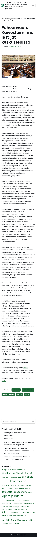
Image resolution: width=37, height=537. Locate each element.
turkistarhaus (28, 516)
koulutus (7, 492)
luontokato (26, 500)
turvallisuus (10, 520)
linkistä (25, 368)
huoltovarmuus (6, 482)
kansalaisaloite (28, 390)
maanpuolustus (18, 504)
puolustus (14, 509)
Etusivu (4, 19)
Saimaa (27, 394)
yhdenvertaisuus (13, 523)
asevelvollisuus (19, 470)
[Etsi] (33, 421)
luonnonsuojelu (8, 394)
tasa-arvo (13, 516)
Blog (9, 19)
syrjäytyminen (30, 513)
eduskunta (8, 473)
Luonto (19, 394)
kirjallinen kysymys (22, 488)
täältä (4, 381)
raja (19, 509)
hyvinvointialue (8, 485)
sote (23, 512)
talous (5, 515)
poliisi (27, 507)
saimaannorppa (15, 512)
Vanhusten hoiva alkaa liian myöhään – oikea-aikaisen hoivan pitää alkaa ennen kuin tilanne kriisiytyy (19, 450)
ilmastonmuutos (21, 485)
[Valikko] (33, 5)
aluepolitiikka (7, 469)
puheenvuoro (6, 509)
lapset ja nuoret (12, 496)
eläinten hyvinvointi (23, 473)
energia (5, 477)
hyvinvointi (18, 481)
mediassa (5, 507)
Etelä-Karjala (26, 476)
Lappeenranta (20, 491)
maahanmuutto (7, 504)
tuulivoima (22, 520)
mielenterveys (14, 507)
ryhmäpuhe (24, 509)
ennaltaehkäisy (13, 477)
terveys (20, 516)
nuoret (22, 506)
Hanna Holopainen (15, 47)
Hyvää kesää (8, 439)
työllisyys (31, 520)
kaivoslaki (16, 390)
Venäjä (4, 523)
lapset (30, 492)
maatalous (29, 503)
